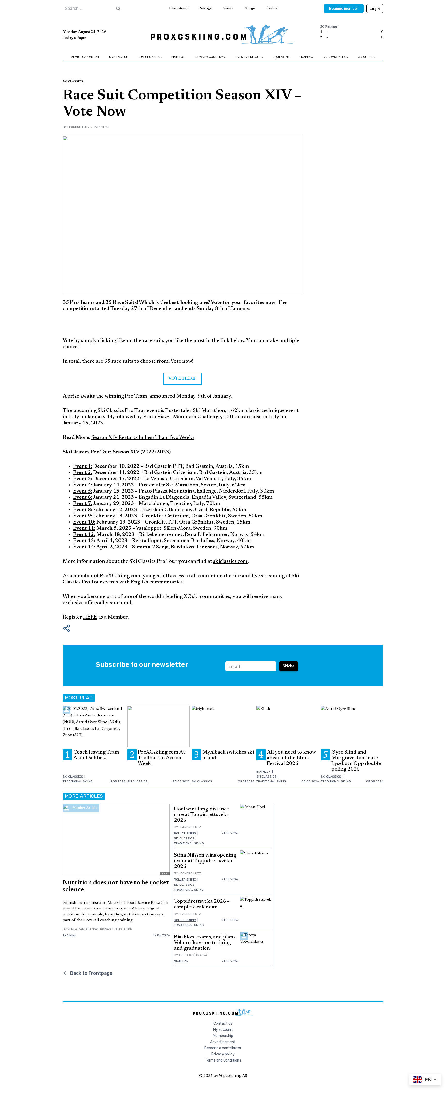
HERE (90, 617)
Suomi (228, 8)
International (178, 8)
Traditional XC (150, 56)
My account (223, 1029)
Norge (250, 8)
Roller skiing (185, 833)
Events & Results (249, 56)
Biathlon (178, 56)
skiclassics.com (230, 561)
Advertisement (223, 1042)
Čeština (272, 8)
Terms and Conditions (223, 1060)
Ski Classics (118, 56)
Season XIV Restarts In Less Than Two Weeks (142, 437)
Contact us (222, 1023)
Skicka (288, 666)
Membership (223, 1036)
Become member (344, 8)
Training (306, 56)
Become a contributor (222, 1048)
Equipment (281, 56)
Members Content (85, 56)
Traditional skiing (78, 781)
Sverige (205, 8)
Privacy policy (223, 1054)
